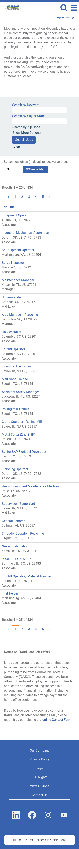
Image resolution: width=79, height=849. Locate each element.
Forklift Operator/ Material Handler (26, 576)
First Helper (10, 593)
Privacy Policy (40, 759)
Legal (40, 768)
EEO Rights (39, 777)
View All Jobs (39, 786)
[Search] (64, 7)
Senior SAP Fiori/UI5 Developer (24, 452)
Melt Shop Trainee (15, 379)
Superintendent (12, 297)
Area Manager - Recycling (20, 315)
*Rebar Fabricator (14, 546)
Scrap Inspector (13, 263)
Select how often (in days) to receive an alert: (36, 162)
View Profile (65, 18)
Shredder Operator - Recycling (23, 533)
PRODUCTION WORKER (18, 559)
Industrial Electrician (16, 366)
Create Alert (36, 169)
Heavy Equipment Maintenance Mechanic (31, 486)
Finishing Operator (15, 469)
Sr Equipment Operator (18, 250)
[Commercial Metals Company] (11, 7)
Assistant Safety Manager (20, 392)
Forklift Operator (13, 349)
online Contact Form (56, 720)
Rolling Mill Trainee (15, 409)
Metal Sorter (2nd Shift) (18, 434)
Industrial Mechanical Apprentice (25, 233)
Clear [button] (16, 147)
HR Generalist (11, 332)
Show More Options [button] (26, 133)
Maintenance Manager (18, 280)
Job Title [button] (8, 207)
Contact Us (39, 795)
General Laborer (13, 521)
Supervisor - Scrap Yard (18, 504)
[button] (74, 8)
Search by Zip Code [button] (26, 127)
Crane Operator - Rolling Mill (22, 422)
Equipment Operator (16, 215)
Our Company (39, 750)
